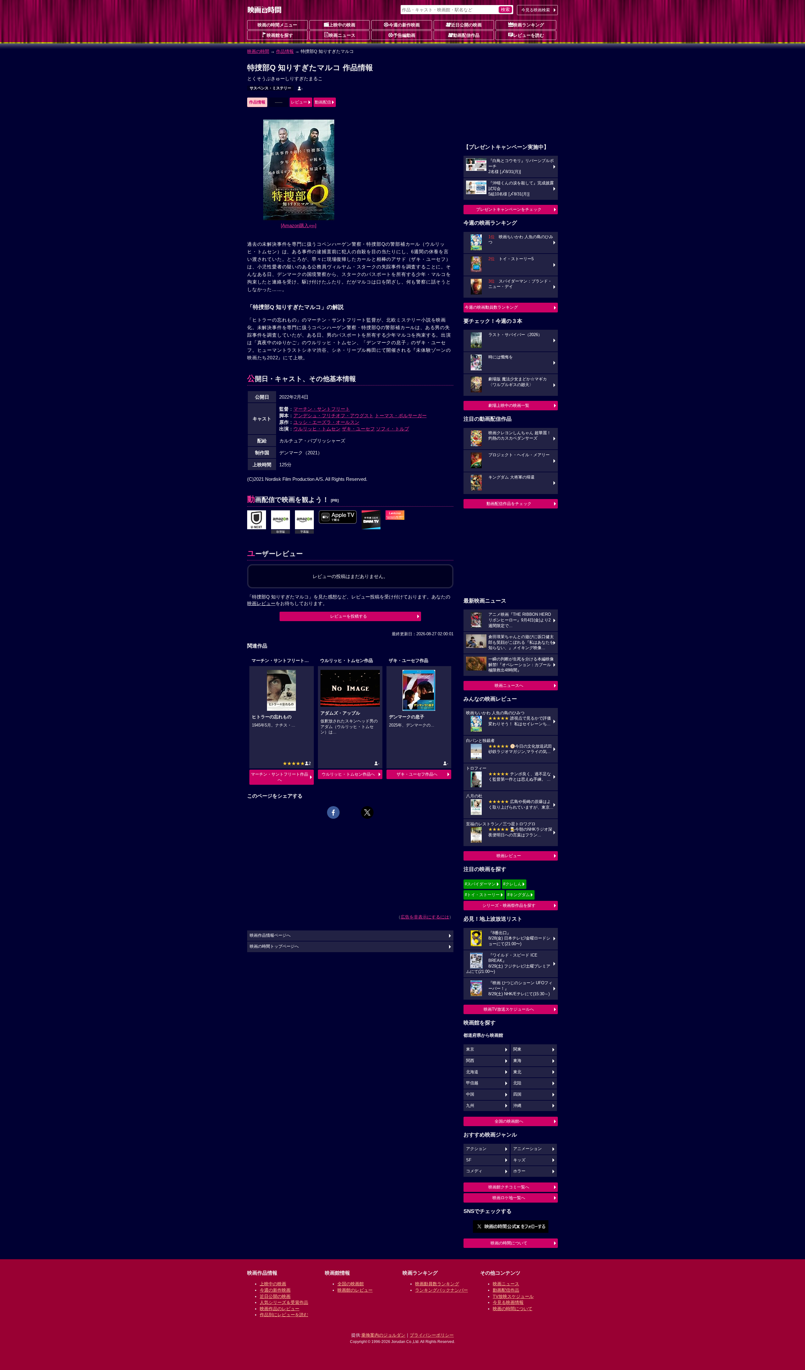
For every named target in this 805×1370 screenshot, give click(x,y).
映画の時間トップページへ (274, 946)
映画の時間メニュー (277, 24)
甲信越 (472, 1083)
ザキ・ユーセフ (358, 428)
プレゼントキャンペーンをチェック (508, 209)
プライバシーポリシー (432, 1335)
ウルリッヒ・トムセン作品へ (348, 774)
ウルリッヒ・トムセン (317, 428)
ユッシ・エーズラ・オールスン (326, 422)
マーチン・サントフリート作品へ (279, 777)
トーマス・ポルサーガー (401, 415)
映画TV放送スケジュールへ (509, 1009)
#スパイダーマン (480, 884)
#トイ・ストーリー (482, 894)
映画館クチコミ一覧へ (508, 1187)
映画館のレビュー (355, 1290)
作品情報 (285, 51)
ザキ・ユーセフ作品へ (417, 774)
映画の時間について (509, 1243)
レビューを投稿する (348, 616)
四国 (517, 1094)
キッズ (519, 1160)
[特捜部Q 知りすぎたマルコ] (371, 520)
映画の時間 (258, 51)
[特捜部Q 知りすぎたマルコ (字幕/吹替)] (338, 517)
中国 (470, 1094)
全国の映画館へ (509, 1121)
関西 (470, 1060)
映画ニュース (342, 35)
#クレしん (512, 884)
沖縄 (517, 1105)
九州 (470, 1105)
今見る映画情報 (508, 1302)
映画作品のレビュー (279, 1308)
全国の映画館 (350, 1283)
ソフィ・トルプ (392, 428)
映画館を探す (280, 35)
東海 (517, 1060)
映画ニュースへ (509, 685)
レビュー (299, 102)
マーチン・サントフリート (321, 409)
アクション (476, 1149)
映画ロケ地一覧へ (508, 1197)
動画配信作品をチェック (508, 503)
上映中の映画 (342, 24)
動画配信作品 (466, 35)
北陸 (517, 1083)
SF (468, 1160)
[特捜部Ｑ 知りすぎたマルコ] (256, 520)
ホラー (519, 1171)
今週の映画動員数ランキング (491, 307)
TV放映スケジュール (513, 1296)
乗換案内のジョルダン (383, 1335)
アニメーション (527, 1149)
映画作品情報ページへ (270, 935)
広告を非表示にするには (425, 916)
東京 (470, 1049)
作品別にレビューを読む (284, 1314)
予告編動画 (404, 35)
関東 (517, 1049)
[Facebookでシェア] (333, 812)
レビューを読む (528, 35)
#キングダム (518, 894)
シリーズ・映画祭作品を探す (509, 905)
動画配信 (323, 102)
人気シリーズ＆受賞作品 (284, 1302)
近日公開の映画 (466, 24)
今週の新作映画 (404, 24)
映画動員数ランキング (437, 1283)
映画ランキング (528, 24)
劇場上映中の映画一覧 (508, 405)
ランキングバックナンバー (441, 1290)
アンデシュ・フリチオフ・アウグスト (333, 415)
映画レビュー (509, 855)
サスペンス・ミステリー (270, 88)
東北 (517, 1072)
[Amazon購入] (298, 225)
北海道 (472, 1072)
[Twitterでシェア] (367, 812)
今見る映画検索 (535, 10)
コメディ (474, 1171)
